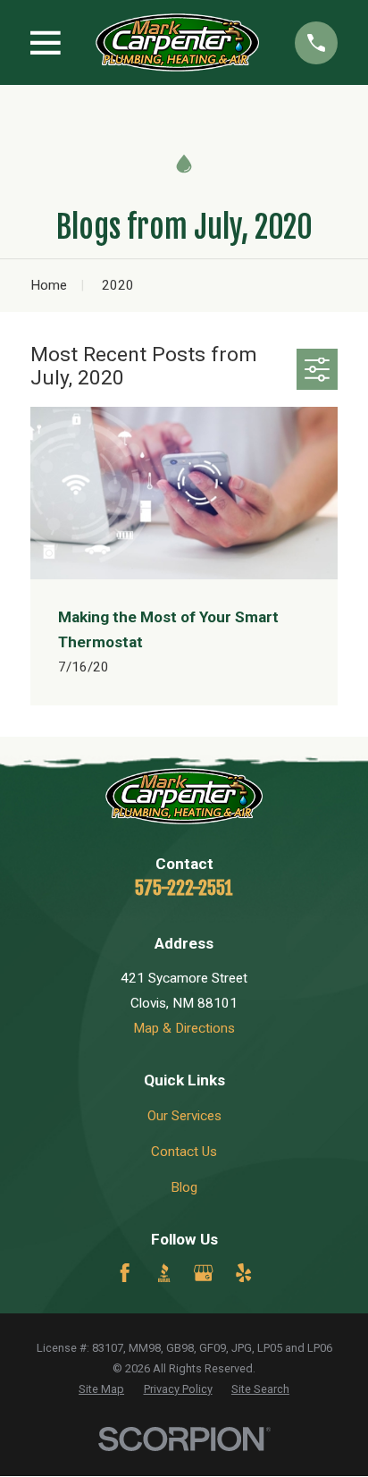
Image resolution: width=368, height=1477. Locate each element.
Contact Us (184, 1152)
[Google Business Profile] (203, 1272)
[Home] (177, 42)
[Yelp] (243, 1272)
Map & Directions (184, 1028)
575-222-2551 (184, 887)
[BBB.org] (164, 1272)
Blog (184, 1187)
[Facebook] (124, 1272)
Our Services (184, 1116)
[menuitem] (101, 1390)
